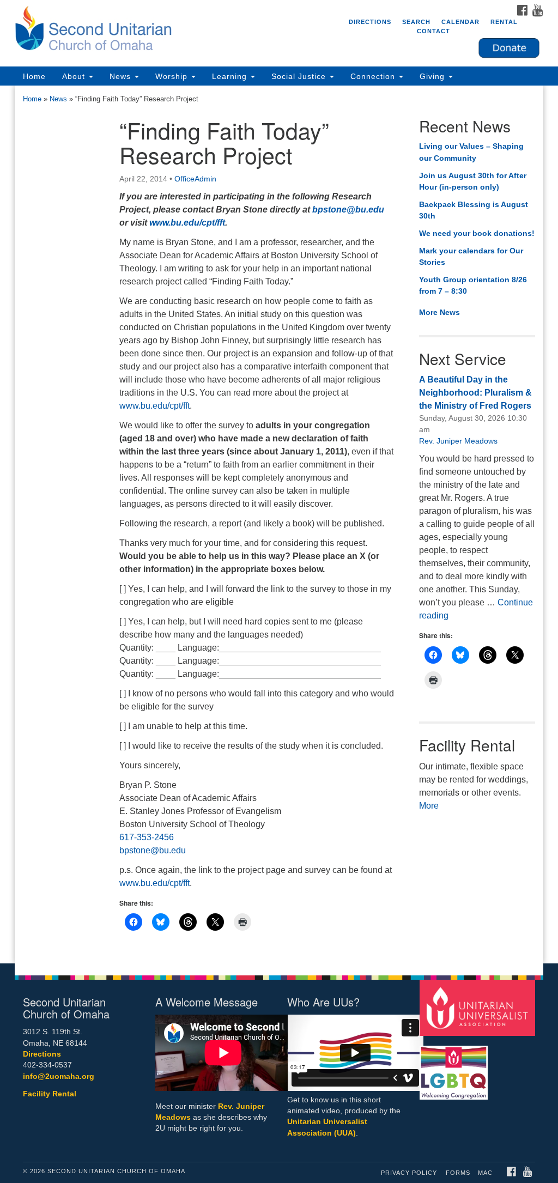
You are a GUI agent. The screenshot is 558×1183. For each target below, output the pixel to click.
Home (34, 76)
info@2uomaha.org (58, 1076)
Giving (433, 76)
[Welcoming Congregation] (455, 1068)
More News (439, 312)
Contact (433, 31)
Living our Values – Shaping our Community (471, 152)
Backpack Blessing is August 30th (473, 210)
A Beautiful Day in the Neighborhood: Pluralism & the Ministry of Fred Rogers (475, 392)
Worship (172, 76)
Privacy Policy (409, 1172)
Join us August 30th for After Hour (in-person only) (472, 181)
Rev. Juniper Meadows (458, 440)
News (122, 76)
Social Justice (300, 76)
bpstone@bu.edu (348, 209)
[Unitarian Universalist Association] (479, 1007)
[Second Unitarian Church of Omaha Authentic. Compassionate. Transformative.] (169, 30)
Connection (374, 76)
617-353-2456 (146, 837)
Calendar (460, 22)
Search (416, 22)
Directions (370, 22)
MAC (485, 1172)
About (75, 76)
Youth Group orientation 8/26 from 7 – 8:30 (473, 285)
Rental (504, 22)
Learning (231, 76)
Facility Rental (49, 1094)
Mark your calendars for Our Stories (471, 256)
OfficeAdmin (195, 178)
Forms (458, 1172)
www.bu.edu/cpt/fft (187, 222)
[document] (279, 524)
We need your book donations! (477, 233)
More (429, 805)
